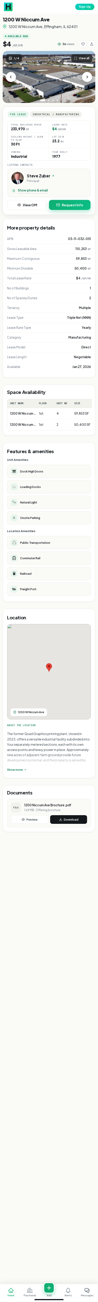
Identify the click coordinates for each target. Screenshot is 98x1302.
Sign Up (85, 7)
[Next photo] (87, 77)
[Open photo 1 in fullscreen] (49, 77)
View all (84, 58)
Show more (15, 769)
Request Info (72, 205)
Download (71, 819)
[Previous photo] (11, 77)
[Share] (91, 44)
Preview (32, 819)
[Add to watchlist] (83, 44)
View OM (30, 205)
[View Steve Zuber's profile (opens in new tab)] (17, 178)
